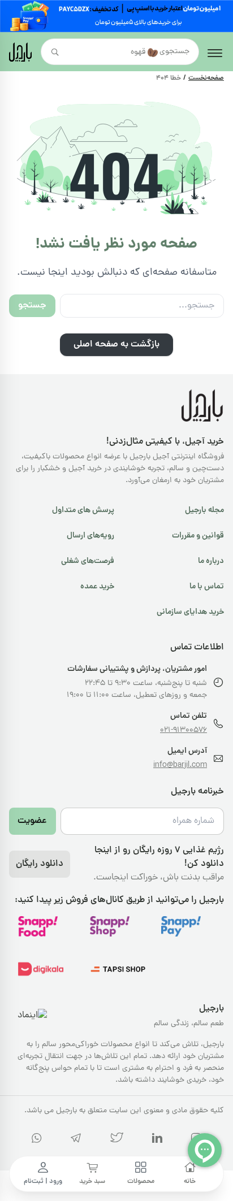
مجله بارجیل (204, 510)
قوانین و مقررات (198, 536)
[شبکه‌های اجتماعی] (157, 1140)
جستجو (32, 306)
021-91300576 (183, 730)
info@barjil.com (180, 765)
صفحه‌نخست (206, 78)
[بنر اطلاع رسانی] (116, 16)
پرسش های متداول (83, 510)
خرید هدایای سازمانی (190, 612)
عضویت (32, 821)
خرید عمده (97, 586)
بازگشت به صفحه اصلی (116, 345)
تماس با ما (206, 586)
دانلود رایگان (39, 864)
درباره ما (211, 561)
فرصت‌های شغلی (87, 561)
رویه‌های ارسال (90, 536)
